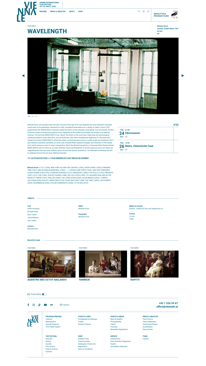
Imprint (113, 344)
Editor (80, 206)
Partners (49, 352)
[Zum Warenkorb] (143, 11)
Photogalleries (115, 322)
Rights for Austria (136, 206)
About (72, 11)
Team (145, 336)
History (48, 341)
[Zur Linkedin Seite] (34, 305)
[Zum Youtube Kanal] (45, 305)
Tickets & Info (84, 317)
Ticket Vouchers (84, 341)
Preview (43, 11)
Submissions (115, 339)
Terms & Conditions (85, 349)
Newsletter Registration (119, 329)
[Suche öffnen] (139, 11)
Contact (146, 339)
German (66, 305)
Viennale (49, 339)
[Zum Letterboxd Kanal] (51, 305)
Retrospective (51, 322)
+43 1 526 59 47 (168, 303)
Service (113, 336)
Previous (23, 75)
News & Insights (116, 319)
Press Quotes (148, 329)
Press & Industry (58, 11)
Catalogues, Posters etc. (87, 344)
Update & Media (117, 317)
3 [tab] (36, 116)
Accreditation (148, 327)
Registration (82, 346)
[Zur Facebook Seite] (28, 305)
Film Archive (50, 346)
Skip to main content (8, 1)
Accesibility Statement (118, 346)
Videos (113, 324)
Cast (29, 206)
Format (132, 214)
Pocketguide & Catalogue (87, 319)
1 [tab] (29, 116)
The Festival (51, 336)
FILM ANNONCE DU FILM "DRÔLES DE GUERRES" (70, 158)
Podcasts (113, 327)
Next (182, 75)
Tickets (80, 322)
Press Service (148, 319)
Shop (80, 11)
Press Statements (149, 322)
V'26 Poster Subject (53, 327)
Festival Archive (52, 349)
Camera (30, 226)
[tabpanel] (103, 76)
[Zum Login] (148, 11)
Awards (48, 344)
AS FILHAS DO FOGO (39, 158)
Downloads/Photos (150, 324)
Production (82, 214)
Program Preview (53, 317)
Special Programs (52, 324)
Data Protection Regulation (120, 341)
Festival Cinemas (84, 324)
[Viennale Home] (33, 334)
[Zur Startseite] (27, 12)
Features (49, 319)
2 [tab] (32, 116)
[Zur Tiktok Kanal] (39, 305)
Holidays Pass (83, 339)
